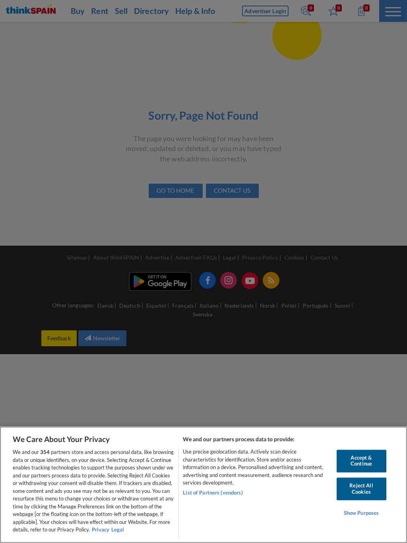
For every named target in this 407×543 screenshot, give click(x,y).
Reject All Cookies (361, 488)
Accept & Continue (361, 460)
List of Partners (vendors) (212, 492)
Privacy (100, 529)
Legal (117, 529)
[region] (203, 485)
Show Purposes (361, 513)
